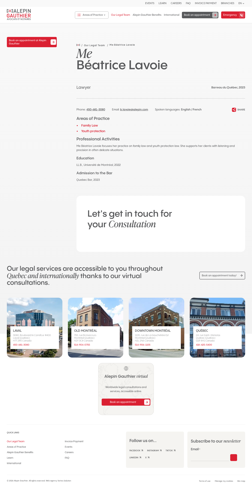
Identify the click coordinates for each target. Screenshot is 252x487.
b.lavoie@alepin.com (134, 109)
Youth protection (93, 131)
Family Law (89, 125)
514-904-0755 (82, 345)
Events (149, 3)
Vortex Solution (64, 481)
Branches (227, 3)
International (171, 15)
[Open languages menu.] (243, 3)
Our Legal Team (120, 15)
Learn (162, 3)
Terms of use (205, 481)
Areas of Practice (16, 447)
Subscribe (233, 457)
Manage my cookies (224, 481)
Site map (241, 481)
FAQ (188, 3)
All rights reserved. (37, 481)
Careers (176, 3)
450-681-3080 (95, 109)
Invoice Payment (206, 3)
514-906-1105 (142, 345)
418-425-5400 (204, 345)
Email (195, 449)
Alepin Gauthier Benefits (147, 15)
